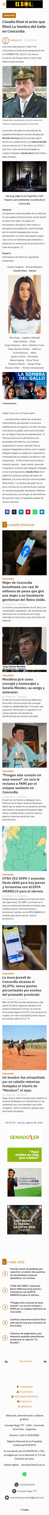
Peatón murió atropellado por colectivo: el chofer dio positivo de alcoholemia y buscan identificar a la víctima (27, 1273)
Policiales (26, 1391)
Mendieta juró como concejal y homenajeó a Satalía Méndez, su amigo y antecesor (23, 685)
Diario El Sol (25, 1361)
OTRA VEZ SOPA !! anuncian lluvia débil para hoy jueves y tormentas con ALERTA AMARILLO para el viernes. (23, 884)
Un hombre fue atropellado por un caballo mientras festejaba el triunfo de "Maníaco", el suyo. (23, 1083)
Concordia (9, 15)
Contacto (26, 1401)
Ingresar (26, 1406)
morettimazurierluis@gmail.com (27, 1497)
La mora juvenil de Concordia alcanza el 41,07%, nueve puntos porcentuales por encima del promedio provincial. (21, 986)
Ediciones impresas (26, 1396)
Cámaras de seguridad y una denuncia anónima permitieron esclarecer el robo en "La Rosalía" (27, 1338)
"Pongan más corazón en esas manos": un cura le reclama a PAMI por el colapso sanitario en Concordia (21, 783)
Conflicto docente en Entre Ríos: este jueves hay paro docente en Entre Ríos (28, 1322)
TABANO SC (16, 40)
